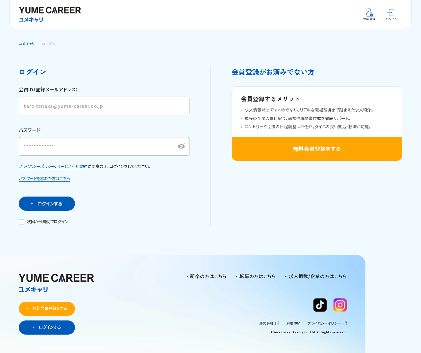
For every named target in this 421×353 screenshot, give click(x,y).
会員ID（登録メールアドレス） (49, 89)
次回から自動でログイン (47, 221)
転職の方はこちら (257, 276)
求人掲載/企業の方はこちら (318, 276)
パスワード (30, 130)
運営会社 (266, 323)
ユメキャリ (27, 43)
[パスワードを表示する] (181, 146)
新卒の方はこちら (208, 276)
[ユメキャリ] (52, 14)
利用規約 (293, 323)
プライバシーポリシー (37, 166)
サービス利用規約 (72, 166)
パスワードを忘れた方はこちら (44, 178)
